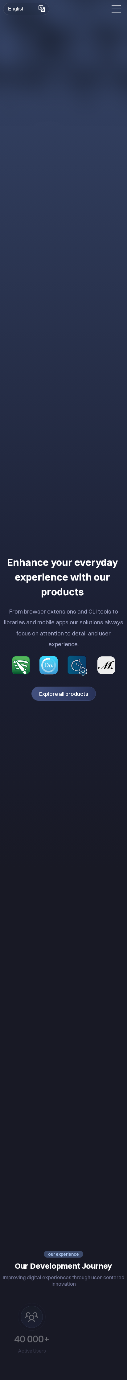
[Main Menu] (116, 9)
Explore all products (63, 694)
